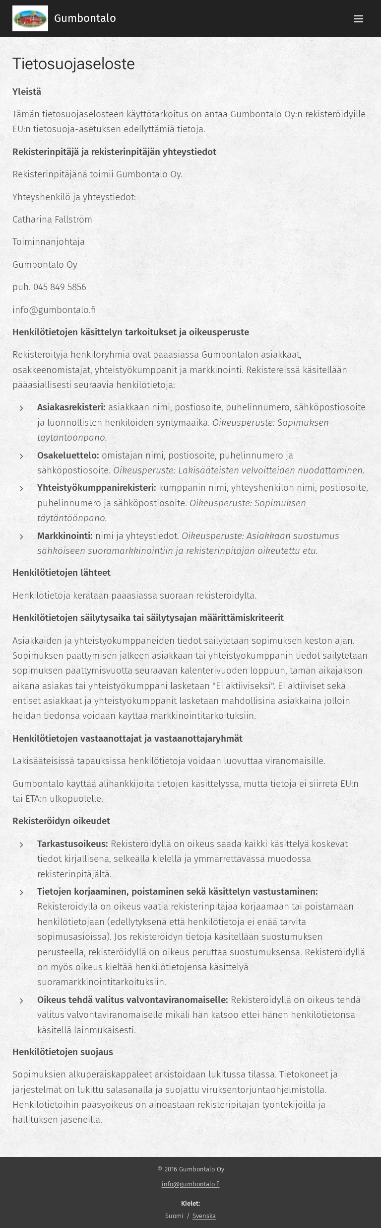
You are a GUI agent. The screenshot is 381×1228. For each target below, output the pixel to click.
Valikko (359, 18)
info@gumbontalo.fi (191, 1184)
